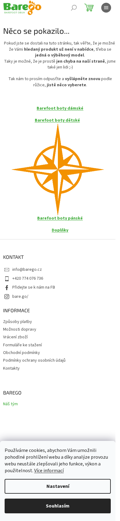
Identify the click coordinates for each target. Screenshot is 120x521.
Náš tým (10, 404)
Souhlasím (58, 506)
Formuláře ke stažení (22, 345)
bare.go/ (20, 297)
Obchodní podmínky (21, 353)
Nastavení (57, 486)
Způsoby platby (17, 322)
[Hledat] (74, 8)
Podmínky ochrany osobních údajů (34, 360)
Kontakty (11, 368)
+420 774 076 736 (27, 278)
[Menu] (106, 8)
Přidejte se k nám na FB (33, 287)
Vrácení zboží (15, 337)
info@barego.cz (27, 269)
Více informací (49, 470)
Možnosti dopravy (19, 329)
